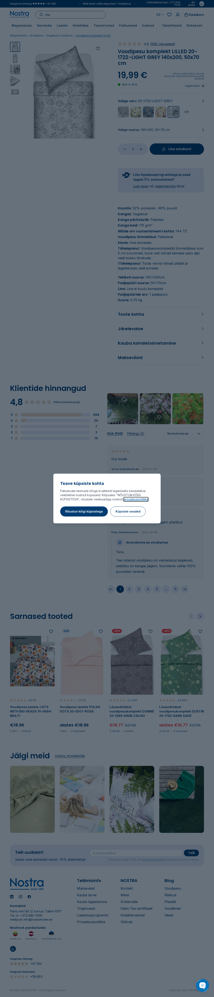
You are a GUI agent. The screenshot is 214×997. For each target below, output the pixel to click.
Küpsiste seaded (128, 511)
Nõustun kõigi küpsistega (84, 511)
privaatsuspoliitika (136, 499)
